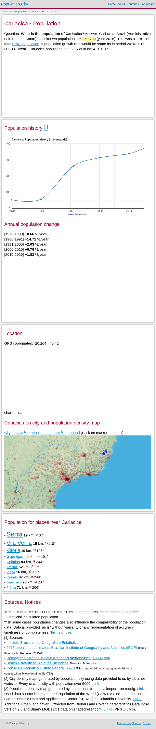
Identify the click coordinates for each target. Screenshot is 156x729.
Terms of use (60, 632)
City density (13, 433)
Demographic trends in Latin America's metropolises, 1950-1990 (58, 658)
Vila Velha (19, 543)
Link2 (137, 699)
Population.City (14, 4)
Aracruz (12, 567)
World (121, 3)
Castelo (12, 577)
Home (112, 3)
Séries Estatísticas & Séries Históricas (37, 663)
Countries (133, 3)
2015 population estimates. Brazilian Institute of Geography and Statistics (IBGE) (71, 648)
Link (95, 684)
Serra (14, 534)
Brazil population (25, 44)
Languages (148, 3)
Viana (10, 572)
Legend (74, 433)
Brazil (45, 11)
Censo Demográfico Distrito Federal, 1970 (40, 668)
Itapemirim (14, 582)
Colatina (13, 562)
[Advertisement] (77, 83)
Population (21, 11)
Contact (147, 723)
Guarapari (15, 556)
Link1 (141, 689)
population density (45, 433)
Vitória (13, 550)
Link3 (108, 709)
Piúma (11, 587)
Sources (136, 723)
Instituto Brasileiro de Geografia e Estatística (42, 643)
